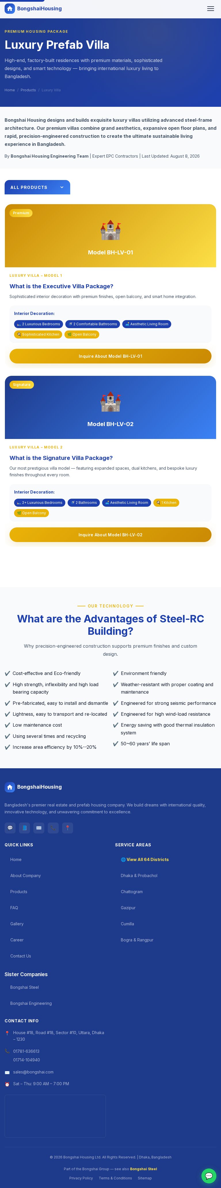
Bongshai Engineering (31, 1003)
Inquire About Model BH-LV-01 (110, 356)
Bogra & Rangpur (137, 939)
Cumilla (127, 923)
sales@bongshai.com (33, 1071)
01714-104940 (26, 1059)
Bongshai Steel (24, 987)
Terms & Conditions (115, 1178)
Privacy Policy (81, 1178)
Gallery (17, 923)
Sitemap (145, 1178)
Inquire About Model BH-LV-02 (111, 534)
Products (28, 90)
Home (10, 90)
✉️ (39, 828)
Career (17, 939)
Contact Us (20, 955)
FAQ (14, 907)
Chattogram (132, 891)
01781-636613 (26, 1051)
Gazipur (128, 907)
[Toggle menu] (210, 8)
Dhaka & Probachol (139, 875)
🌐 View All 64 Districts (145, 859)
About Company (25, 875)
